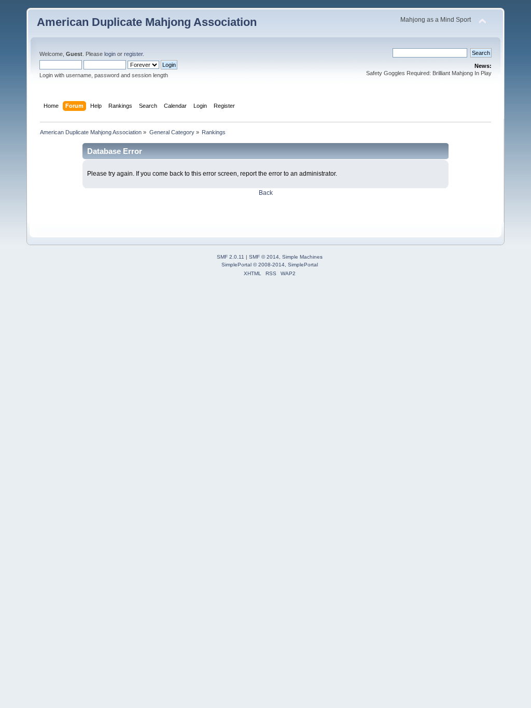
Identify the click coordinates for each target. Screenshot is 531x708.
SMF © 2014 (264, 257)
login (110, 54)
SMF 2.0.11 (230, 257)
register (133, 54)
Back (266, 192)
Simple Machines (302, 257)
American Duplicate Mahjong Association (147, 22)
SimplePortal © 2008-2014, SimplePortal (269, 264)
